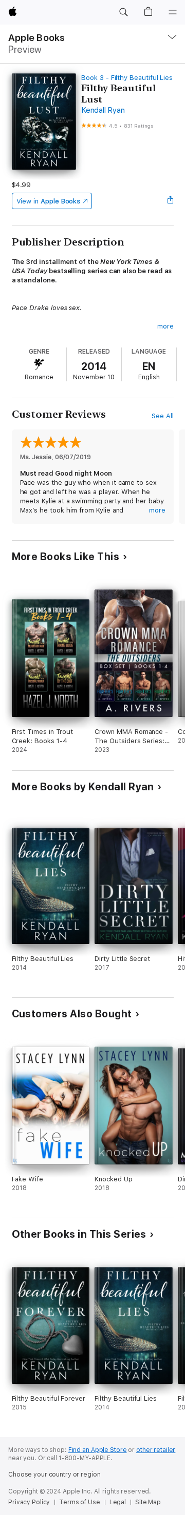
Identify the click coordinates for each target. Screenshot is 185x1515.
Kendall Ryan (102, 110)
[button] (123, 12)
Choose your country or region (54, 1474)
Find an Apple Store (97, 1449)
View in (48, 201)
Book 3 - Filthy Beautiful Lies (127, 77)
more (165, 326)
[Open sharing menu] (170, 201)
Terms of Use (79, 1502)
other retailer (155, 1449)
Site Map (148, 1502)
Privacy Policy (29, 1502)
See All (163, 416)
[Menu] (172, 12)
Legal (117, 1502)
